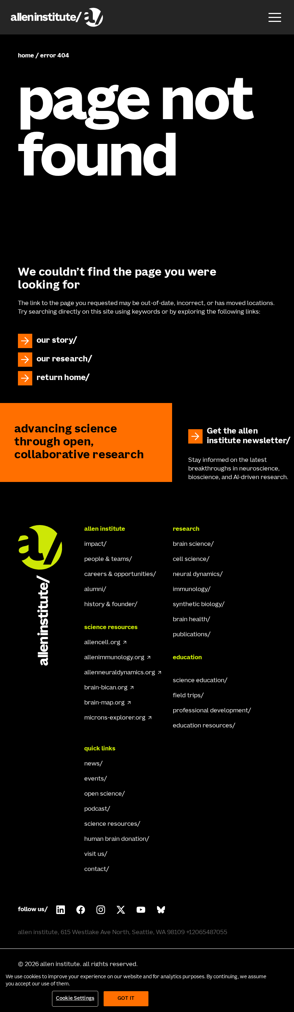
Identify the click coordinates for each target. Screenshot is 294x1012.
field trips (187, 696)
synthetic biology (197, 605)
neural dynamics (196, 574)
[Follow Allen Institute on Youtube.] (141, 910)
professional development (210, 711)
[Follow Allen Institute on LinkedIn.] (61, 910)
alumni (93, 589)
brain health (190, 620)
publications (190, 635)
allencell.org (102, 643)
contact (95, 869)
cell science (190, 559)
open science (103, 794)
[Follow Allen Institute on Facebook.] (81, 910)
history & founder (109, 605)
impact (94, 544)
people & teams (106, 559)
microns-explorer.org (115, 718)
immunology (190, 589)
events (94, 779)
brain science (192, 544)
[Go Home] (46, 595)
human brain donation (115, 839)
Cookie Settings (75, 998)
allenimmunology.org (114, 658)
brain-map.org (104, 703)
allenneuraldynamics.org (119, 673)
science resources (110, 824)
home (26, 56)
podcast (95, 809)
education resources (202, 726)
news (92, 764)
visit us (94, 854)
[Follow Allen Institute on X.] (121, 910)
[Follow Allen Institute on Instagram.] (101, 910)
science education (198, 681)
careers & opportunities (118, 574)
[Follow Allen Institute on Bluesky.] (161, 910)
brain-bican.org (106, 688)
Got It (126, 998)
